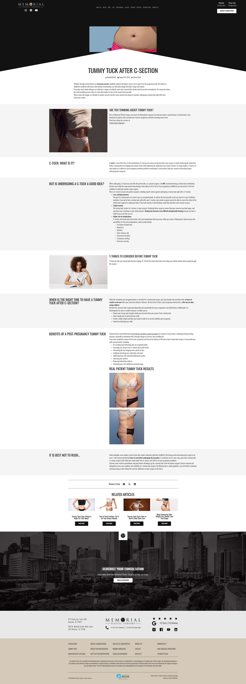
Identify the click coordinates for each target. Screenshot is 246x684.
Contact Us (155, 7)
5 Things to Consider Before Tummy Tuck (133, 256)
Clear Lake (232, 3)
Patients (133, 7)
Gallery (127, 7)
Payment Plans (147, 7)
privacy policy (154, 676)
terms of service (163, 676)
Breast (104, 7)
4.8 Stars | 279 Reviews (169, 623)
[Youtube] (36, 10)
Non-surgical (119, 7)
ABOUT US (98, 7)
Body (109, 7)
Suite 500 (83, 619)
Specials (139, 7)
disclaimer (175, 676)
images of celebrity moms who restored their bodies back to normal (125, 90)
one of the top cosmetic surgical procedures (145, 334)
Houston (221, 3)
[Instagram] (25, 10)
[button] (124, 484)
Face (113, 7)
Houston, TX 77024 (75, 622)
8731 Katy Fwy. (73, 619)
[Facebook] (31, 10)
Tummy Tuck (137, 77)
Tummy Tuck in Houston (116, 123)
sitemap (170, 676)
